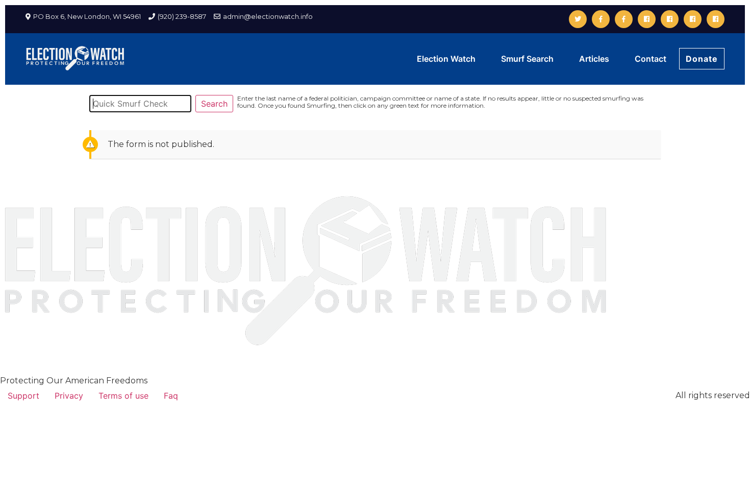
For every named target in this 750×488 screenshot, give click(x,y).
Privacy (69, 396)
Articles (594, 59)
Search (214, 104)
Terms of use (123, 396)
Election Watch (446, 59)
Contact (650, 59)
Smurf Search (527, 59)
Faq (171, 396)
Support (23, 396)
